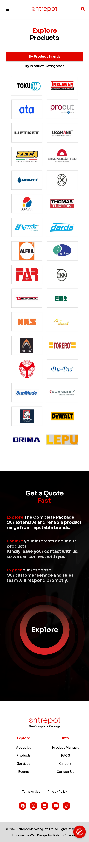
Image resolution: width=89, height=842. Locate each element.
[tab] (44, 56)
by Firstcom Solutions (62, 835)
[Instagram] (33, 806)
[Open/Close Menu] (8, 9)
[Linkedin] (44, 806)
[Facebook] (22, 806)
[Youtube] (55, 806)
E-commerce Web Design (29, 835)
